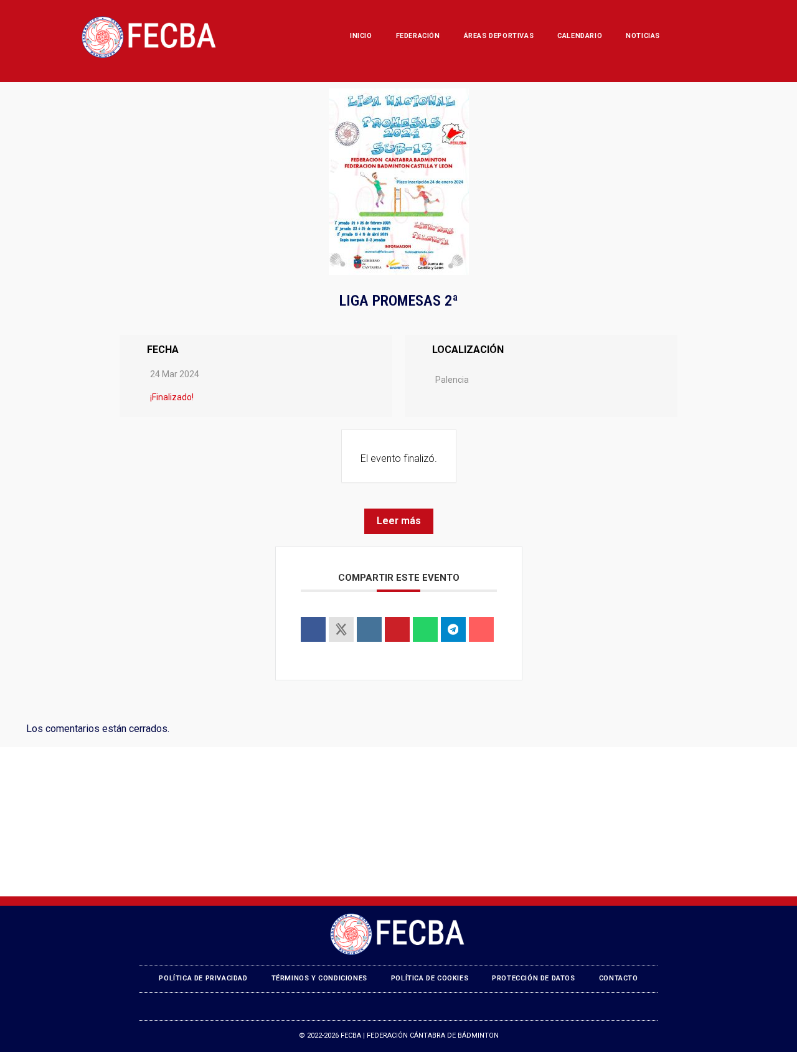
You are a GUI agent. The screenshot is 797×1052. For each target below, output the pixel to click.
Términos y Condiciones (319, 978)
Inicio (361, 36)
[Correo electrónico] (481, 629)
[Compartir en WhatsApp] (425, 629)
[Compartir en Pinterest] (397, 629)
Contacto (618, 978)
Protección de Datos (533, 978)
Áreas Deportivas (499, 36)
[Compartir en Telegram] (453, 629)
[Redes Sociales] (341, 629)
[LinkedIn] (369, 629)
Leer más (399, 521)
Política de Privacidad (203, 978)
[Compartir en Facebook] (313, 629)
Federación (418, 36)
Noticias (643, 36)
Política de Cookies (429, 978)
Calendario (579, 36)
